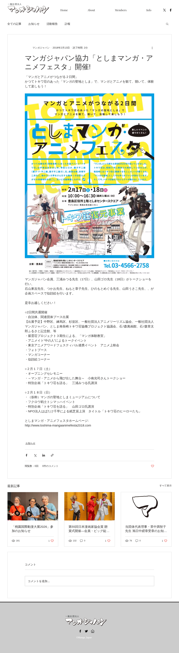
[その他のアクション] (152, 48)
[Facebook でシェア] (26, 455)
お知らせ (34, 23)
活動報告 (52, 23)
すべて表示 (165, 485)
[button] (120, 10)
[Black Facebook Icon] (171, 10)
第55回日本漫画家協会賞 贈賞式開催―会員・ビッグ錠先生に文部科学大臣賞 (89, 529)
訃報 (67, 23)
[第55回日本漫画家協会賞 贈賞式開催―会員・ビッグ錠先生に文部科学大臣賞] (89, 506)
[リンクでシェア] (52, 455)
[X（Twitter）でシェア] (35, 455)
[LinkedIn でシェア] (43, 455)
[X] (164, 10)
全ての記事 (14, 23)
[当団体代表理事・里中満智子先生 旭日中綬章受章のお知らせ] (146, 506)
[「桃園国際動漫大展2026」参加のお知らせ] (33, 506)
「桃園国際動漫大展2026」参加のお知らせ (32, 529)
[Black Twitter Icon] (86, 631)
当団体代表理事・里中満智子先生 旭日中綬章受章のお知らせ (146, 529)
